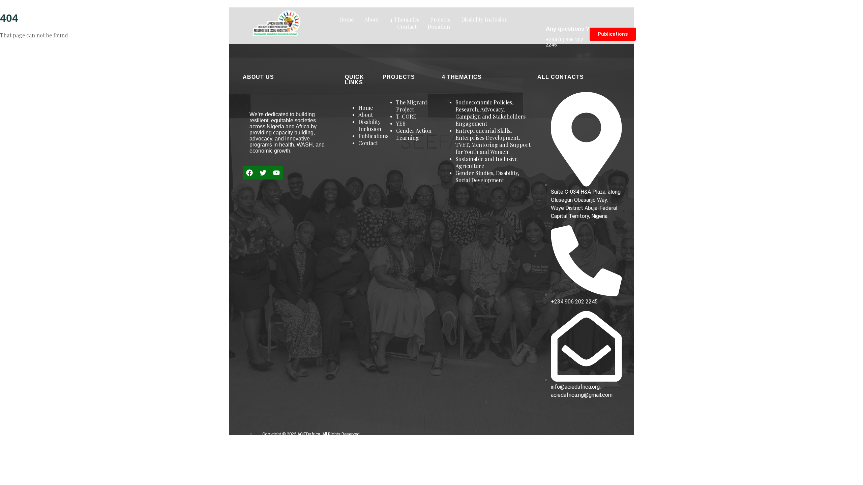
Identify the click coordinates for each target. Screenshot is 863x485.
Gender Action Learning (414, 134)
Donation (438, 26)
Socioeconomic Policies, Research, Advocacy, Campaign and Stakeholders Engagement (490, 113)
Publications (373, 135)
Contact (407, 26)
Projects (440, 19)
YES (401, 123)
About (371, 19)
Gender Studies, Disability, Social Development (487, 176)
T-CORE (406, 116)
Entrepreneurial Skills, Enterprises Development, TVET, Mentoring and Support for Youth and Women (493, 141)
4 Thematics (404, 19)
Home (346, 19)
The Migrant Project (411, 106)
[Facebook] (249, 173)
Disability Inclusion (484, 19)
